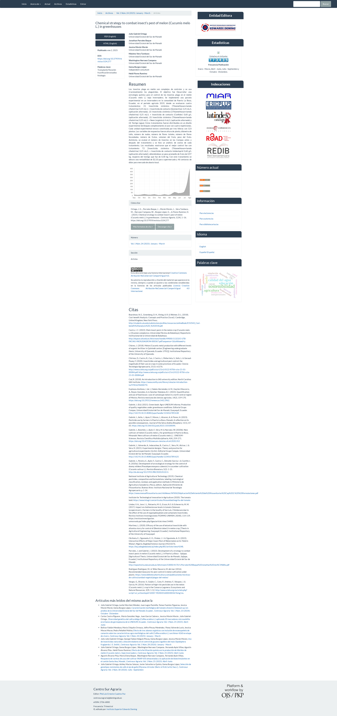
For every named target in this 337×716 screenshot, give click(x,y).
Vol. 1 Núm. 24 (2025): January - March (133, 13)
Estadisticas (71, 4)
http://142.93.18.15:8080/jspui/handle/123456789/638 (154, 413)
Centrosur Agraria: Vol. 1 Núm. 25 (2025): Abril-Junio (161, 653)
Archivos (58, 4)
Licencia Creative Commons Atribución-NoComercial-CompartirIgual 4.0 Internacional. (160, 288)
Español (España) (207, 252)
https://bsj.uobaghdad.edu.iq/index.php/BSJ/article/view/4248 (156, 546)
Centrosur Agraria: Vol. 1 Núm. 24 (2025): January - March (135, 636)
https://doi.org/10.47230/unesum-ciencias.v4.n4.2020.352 (154, 441)
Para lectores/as (207, 213)
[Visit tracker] (218, 52)
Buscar (326, 4)
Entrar (83, 4)
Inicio (24, 4)
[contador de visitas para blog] (218, 59)
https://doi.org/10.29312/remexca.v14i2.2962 (149, 400)
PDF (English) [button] (110, 36)
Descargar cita (164, 226)
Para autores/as (206, 218)
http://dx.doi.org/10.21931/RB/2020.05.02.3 (148, 472)
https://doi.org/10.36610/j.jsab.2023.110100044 (153, 425)
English (203, 246)
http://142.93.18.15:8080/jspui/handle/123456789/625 (154, 456)
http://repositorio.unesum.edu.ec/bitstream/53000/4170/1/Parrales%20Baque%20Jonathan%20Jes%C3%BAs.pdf (179, 565)
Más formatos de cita (142, 226)
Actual (47, 4)
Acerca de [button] (34, 4)
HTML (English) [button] (110, 43)
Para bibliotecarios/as (209, 224)
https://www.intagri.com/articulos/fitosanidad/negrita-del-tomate (161, 500)
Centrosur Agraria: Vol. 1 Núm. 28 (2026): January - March (146, 644)
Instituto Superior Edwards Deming (121, 709)
